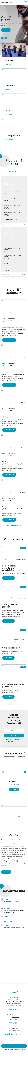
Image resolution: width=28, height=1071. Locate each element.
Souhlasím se (13, 740)
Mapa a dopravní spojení (14, 1003)
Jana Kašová (21, 313)
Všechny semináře (13, 525)
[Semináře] (14, 80)
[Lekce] (14, 105)
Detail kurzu (8, 578)
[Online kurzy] (14, 55)
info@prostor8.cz (16, 1015)
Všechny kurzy (13, 705)
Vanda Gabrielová (20, 678)
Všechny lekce (13, 171)
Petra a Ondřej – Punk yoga (19, 640)
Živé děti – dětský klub (14, 1058)
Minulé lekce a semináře (14, 1006)
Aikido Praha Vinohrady (14, 1060)
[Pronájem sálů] (14, 130)
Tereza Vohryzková (20, 559)
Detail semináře (9, 340)
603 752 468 (15, 1017)
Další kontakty (14, 1019)
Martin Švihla (22, 598)
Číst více (6, 872)
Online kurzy (5, 30)
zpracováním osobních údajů (18, 1049)
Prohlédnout (14, 789)
